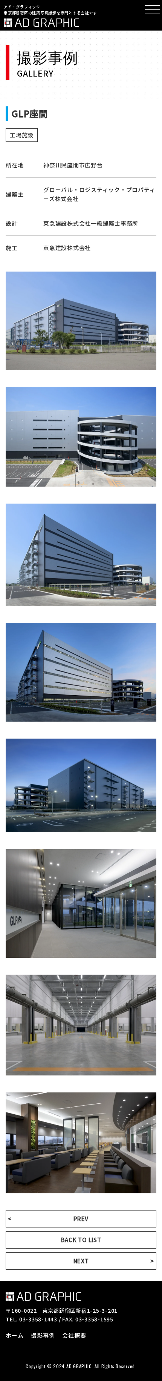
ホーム (14, 1335)
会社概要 (74, 1335)
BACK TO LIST (81, 1240)
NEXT (81, 1261)
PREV (81, 1219)
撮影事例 (43, 1335)
